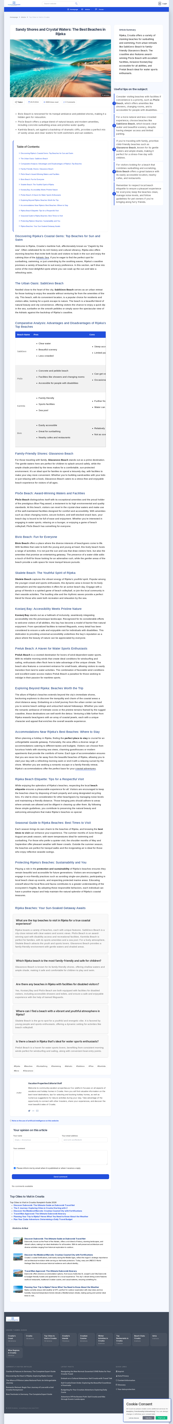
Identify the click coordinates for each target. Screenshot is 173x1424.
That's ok (161, 1418)
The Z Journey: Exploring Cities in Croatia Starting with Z (41, 1208)
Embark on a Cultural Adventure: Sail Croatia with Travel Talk (86, 1378)
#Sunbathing (41, 1066)
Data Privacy (123, 1376)
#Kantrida (101, 1066)
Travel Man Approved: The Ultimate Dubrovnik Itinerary (40, 1214)
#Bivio (16, 1071)
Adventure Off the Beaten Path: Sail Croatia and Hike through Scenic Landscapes (83, 1398)
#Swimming (56, 1066)
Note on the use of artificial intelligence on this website (35, 1121)
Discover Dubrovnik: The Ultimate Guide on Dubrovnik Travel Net (44, 1205)
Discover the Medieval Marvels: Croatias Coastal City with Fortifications (48, 1211)
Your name (17, 1136)
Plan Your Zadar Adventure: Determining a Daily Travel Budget (43, 1219)
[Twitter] (29, 1111)
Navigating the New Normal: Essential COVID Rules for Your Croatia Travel (86, 1372)
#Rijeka (17, 1066)
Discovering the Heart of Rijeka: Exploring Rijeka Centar (29, 1376)
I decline (148, 1418)
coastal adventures (85, 768)
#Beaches (28, 1066)
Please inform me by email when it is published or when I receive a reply (48, 1168)
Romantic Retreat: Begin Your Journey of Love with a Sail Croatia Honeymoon (30, 1388)
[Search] (76, 3)
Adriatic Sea (42, 257)
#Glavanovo (28, 1071)
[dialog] (147, 1410)
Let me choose (134, 1418)
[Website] (33, 1111)
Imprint (120, 1371)
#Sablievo (80, 1066)
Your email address (70, 1136)
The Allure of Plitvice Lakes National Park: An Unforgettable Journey (31, 1381)
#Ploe (91, 1066)
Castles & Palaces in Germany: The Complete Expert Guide (31, 1371)
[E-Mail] (37, 1111)
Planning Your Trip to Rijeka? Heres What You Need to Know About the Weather (51, 1216)
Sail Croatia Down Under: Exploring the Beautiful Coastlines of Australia (86, 1384)
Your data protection (126, 1389)
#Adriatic (68, 1066)
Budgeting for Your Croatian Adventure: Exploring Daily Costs (84, 1391)
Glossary (121, 1385)
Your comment (19, 1148)
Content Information (126, 1380)
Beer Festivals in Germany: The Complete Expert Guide (29, 1394)
